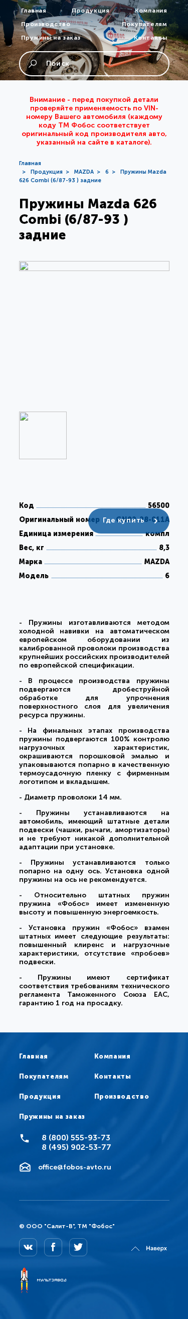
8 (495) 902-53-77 (76, 1147)
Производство (46, 24)
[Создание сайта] (42, 1281)
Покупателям (144, 24)
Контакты (150, 37)
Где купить (123, 520)
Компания (151, 10)
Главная (34, 10)
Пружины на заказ (51, 37)
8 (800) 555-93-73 (76, 1137)
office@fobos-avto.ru (74, 1167)
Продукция (90, 10)
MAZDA (84, 172)
